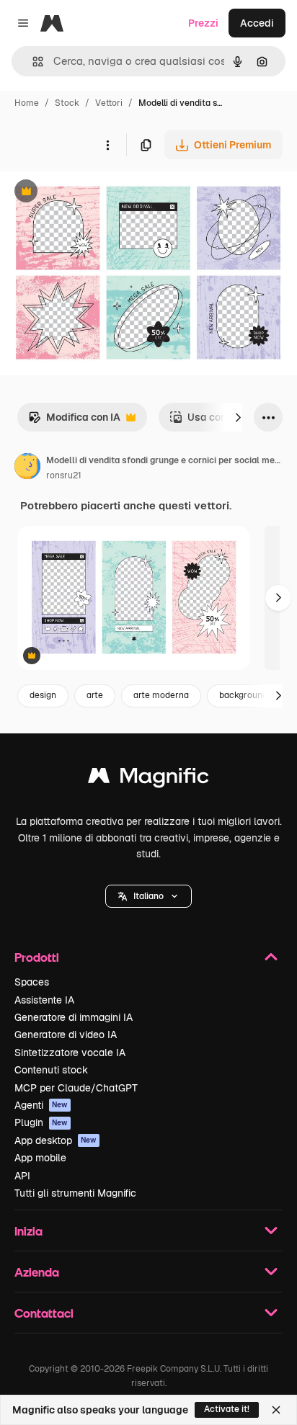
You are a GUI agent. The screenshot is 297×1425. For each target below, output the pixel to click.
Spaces (31, 981)
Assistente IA (44, 999)
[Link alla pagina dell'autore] (27, 468)
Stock (67, 103)
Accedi (257, 23)
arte (95, 695)
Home (26, 103)
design (43, 695)
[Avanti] (238, 417)
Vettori (109, 103)
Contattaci (44, 1313)
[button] (148, 896)
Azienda (36, 1271)
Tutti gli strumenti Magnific (75, 1193)
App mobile (40, 1157)
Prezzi (203, 23)
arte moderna (161, 695)
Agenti (41, 1105)
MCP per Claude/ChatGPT (76, 1087)
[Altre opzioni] (107, 144)
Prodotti (36, 957)
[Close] (276, 1410)
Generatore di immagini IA (73, 1017)
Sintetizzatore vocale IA (69, 1052)
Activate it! (226, 1409)
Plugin (41, 1122)
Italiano (148, 896)
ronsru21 (63, 475)
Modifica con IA (74, 421)
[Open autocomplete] (32, 61)
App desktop (55, 1140)
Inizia (28, 1230)
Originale (95, 193)
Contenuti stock (51, 1069)
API (22, 1175)
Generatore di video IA (65, 1034)
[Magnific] (148, 779)
